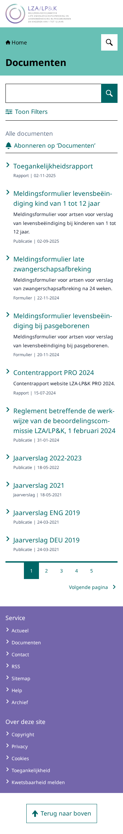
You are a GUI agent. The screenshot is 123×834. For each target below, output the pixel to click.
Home (19, 42)
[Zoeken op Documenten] (109, 93)
